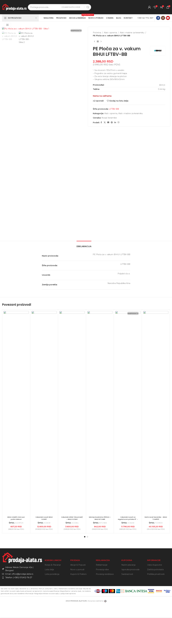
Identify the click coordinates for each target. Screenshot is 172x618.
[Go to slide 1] (84, 536)
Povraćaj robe (102, 569)
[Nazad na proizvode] (97, 41)
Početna (97, 32)
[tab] (84, 245)
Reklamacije (101, 565)
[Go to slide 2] (87, 536)
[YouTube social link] (168, 18)
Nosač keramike (109, 118)
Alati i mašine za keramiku (132, 32)
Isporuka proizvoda (130, 569)
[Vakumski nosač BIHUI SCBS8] (44, 413)
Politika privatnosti (156, 574)
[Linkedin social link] (115, 122)
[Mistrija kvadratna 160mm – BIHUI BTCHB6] (100, 413)
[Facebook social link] (158, 18)
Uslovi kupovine (154, 565)
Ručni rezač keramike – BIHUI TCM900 (156, 518)
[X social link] (104, 122)
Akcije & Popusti (78, 565)
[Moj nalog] (149, 7)
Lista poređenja (52, 574)
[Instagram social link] (163, 18)
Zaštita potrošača (155, 569)
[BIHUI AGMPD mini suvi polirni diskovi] (16, 413)
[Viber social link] (118, 122)
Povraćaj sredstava (105, 574)
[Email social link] (108, 122)
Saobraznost (127, 574)
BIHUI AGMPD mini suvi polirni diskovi (16, 518)
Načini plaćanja (128, 565)
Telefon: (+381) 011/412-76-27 (18, 577)
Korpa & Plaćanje (53, 565)
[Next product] (101, 41)
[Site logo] (14, 7)
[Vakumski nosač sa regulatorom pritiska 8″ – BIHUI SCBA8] (127, 413)
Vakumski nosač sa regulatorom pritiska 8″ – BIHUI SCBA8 (128, 519)
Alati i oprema (110, 32)
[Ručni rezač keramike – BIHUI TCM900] (155, 413)
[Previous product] (94, 41)
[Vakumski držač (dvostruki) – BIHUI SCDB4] (72, 413)
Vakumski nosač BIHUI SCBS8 (44, 518)
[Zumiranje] (7, 24)
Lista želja (49, 569)
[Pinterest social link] (112, 122)
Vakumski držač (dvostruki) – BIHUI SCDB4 (72, 518)
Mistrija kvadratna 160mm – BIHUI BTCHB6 (100, 518)
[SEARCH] (88, 7)
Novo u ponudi (77, 569)
